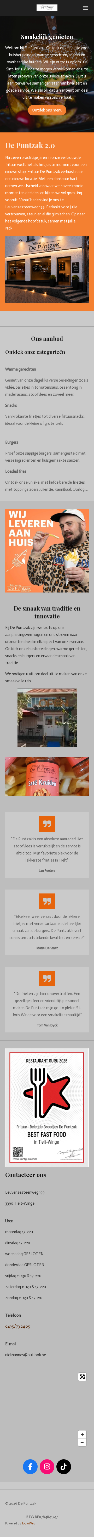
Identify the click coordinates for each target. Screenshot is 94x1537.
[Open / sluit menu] (85, 8)
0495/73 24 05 (17, 1326)
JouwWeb (28, 1523)
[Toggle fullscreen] (82, 1377)
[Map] (47, 1409)
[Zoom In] (82, 1434)
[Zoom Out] (82, 1442)
